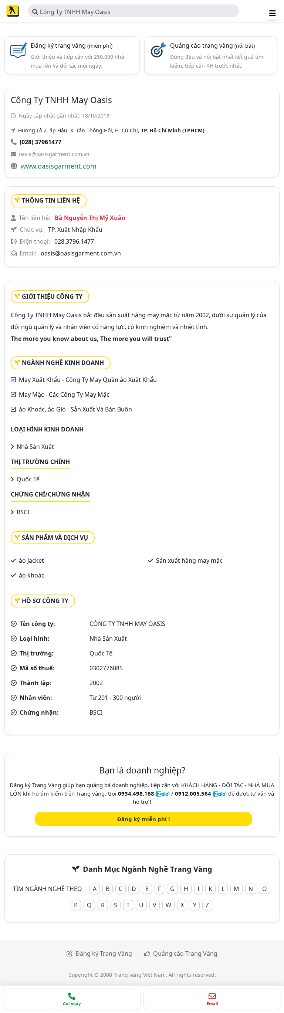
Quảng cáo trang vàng (212, 45)
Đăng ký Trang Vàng (103, 953)
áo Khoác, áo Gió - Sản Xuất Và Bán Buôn (75, 409)
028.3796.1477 (74, 241)
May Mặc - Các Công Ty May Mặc (64, 394)
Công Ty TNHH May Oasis (74, 12)
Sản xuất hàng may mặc (189, 560)
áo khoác (31, 575)
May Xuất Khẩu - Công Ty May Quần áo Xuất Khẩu (88, 380)
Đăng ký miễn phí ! (143, 819)
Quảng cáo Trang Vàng (185, 953)
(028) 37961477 (40, 142)
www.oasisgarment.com (59, 166)
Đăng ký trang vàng (71, 45)
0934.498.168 (136, 793)
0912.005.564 (193, 793)
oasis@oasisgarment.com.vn (54, 153)
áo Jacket (31, 560)
